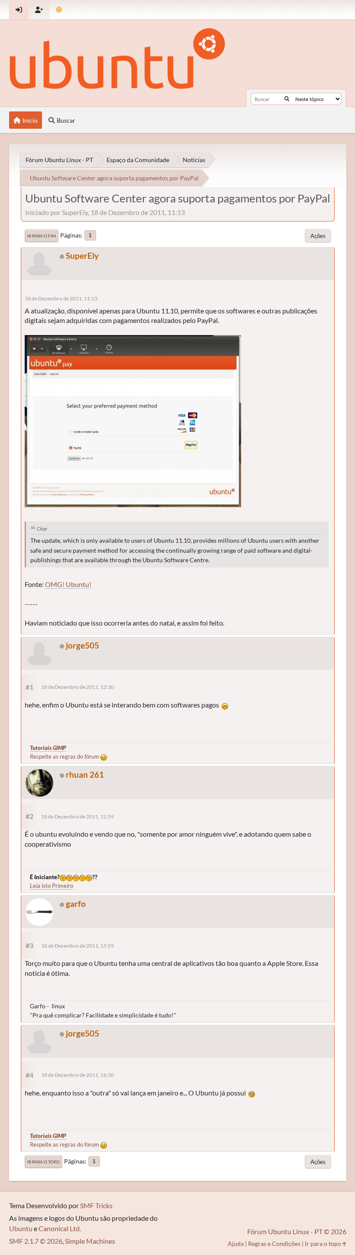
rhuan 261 (85, 774)
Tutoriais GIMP (48, 747)
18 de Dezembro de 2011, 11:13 (61, 298)
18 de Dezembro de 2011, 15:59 (77, 946)
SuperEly (82, 256)
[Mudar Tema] (59, 10)
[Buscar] (287, 99)
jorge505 (82, 645)
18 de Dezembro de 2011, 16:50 (77, 1075)
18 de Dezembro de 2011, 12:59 (77, 816)
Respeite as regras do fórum (65, 756)
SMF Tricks (96, 1205)
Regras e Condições (274, 1243)
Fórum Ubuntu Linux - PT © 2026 (296, 1231)
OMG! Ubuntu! (68, 584)
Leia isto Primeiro (51, 885)
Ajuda (236, 1243)
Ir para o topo (43, 1161)
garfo (76, 904)
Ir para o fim (41, 235)
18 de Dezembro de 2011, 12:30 (77, 687)
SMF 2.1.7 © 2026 (35, 1241)
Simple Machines (90, 1241)
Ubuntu (20, 1228)
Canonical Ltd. (60, 1228)
